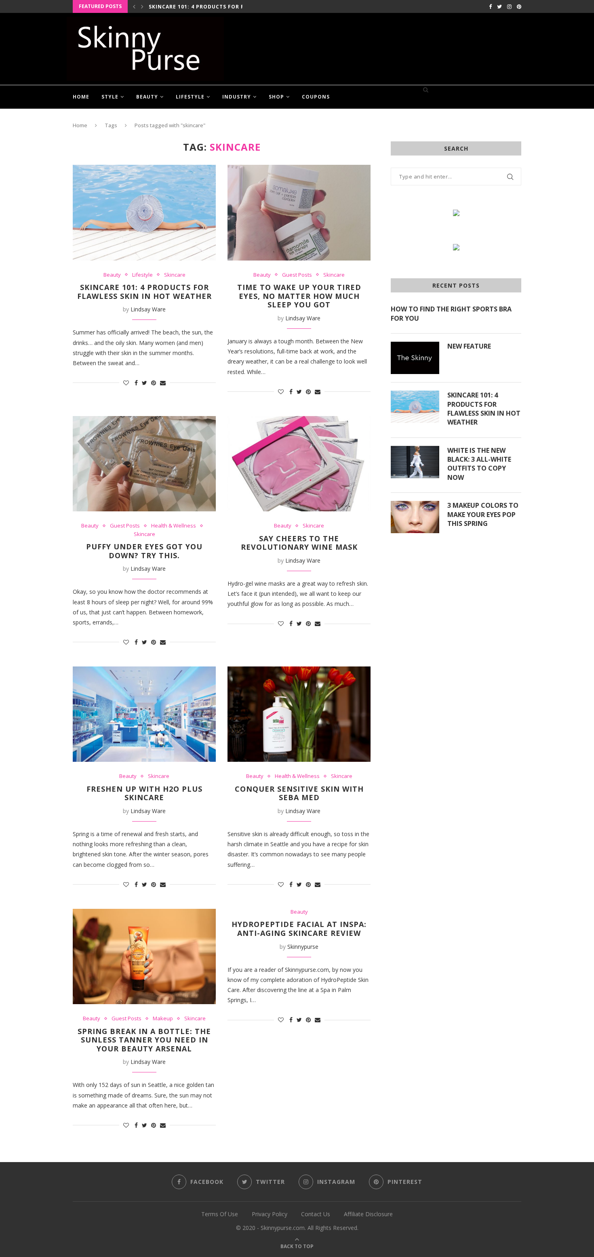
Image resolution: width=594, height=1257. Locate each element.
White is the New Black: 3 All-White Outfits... (220, 7)
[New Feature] (415, 358)
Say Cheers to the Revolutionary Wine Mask (299, 543)
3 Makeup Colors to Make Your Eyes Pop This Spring (482, 514)
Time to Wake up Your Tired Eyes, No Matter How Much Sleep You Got (299, 295)
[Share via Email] (163, 383)
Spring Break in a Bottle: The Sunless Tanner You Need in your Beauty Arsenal (144, 1039)
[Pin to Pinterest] (153, 383)
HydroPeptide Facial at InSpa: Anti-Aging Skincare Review (299, 928)
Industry (236, 96)
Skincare (174, 275)
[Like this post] (126, 383)
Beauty (147, 96)
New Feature (469, 346)
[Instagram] (509, 6)
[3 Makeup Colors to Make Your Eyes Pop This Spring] (415, 517)
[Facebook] (490, 6)
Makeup (163, 1018)
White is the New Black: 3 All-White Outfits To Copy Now (479, 464)
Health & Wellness (173, 526)
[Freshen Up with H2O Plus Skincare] (144, 714)
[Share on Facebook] (136, 383)
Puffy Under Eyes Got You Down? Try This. (144, 551)
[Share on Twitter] (144, 383)
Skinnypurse (302, 946)
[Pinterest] (519, 6)
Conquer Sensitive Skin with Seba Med (299, 793)
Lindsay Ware (148, 309)
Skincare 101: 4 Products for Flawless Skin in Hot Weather (144, 291)
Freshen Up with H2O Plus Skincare (144, 793)
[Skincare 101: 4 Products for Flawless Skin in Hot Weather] (144, 212)
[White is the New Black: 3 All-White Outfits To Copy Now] (415, 462)
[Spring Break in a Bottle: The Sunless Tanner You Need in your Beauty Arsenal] (144, 956)
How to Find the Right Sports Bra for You (451, 313)
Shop (276, 96)
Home (81, 96)
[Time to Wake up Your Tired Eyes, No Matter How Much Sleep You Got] (299, 212)
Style (109, 96)
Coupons (316, 96)
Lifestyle (190, 96)
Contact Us (315, 1214)
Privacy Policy (269, 1214)
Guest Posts (297, 275)
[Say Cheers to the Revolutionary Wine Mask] (299, 463)
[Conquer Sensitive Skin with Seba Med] (299, 714)
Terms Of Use (219, 1214)
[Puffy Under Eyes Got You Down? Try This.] (144, 463)
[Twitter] (499, 6)
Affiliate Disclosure (368, 1214)
